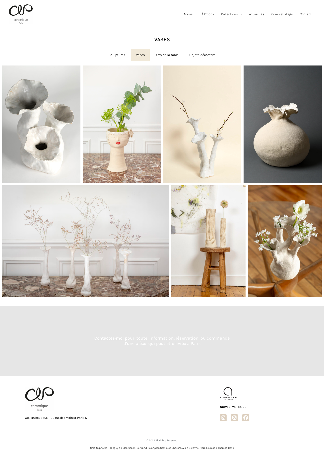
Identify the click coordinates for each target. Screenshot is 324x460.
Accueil (189, 14)
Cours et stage (282, 14)
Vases (140, 55)
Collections (229, 14)
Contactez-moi (109, 338)
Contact (306, 14)
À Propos (207, 14)
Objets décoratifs (202, 55)
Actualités (256, 14)
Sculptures (117, 55)
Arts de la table (167, 55)
